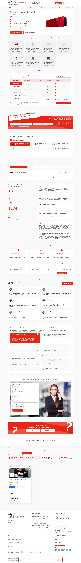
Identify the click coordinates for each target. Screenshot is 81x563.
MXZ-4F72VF (11, 176)
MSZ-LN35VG (55, 176)
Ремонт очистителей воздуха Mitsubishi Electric (37, 166)
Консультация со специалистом (64, 103)
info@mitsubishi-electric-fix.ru (61, 526)
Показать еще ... (56, 177)
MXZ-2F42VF (17, 176)
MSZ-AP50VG (11, 177)
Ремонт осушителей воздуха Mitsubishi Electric (41, 527)
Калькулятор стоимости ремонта (14, 539)
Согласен (58, 559)
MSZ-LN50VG (49, 176)
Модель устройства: (16, 394)
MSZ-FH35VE (22, 176)
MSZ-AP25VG (28, 177)
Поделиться (56, 550)
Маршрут (13, 486)
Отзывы (35, 7)
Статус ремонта (69, 7)
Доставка (38, 7)
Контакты (61, 7)
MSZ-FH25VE (28, 176)
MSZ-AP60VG (66, 176)
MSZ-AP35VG (22, 177)
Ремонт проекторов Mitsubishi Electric (55, 166)
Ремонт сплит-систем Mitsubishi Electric (39, 530)
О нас (31, 7)
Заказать (65, 83)
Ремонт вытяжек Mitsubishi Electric (39, 523)
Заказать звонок (48, 430)
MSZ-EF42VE (33, 176)
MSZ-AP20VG (33, 177)
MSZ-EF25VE (44, 176)
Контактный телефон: (16, 384)
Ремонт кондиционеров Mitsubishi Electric (19, 166)
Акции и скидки (48, 7)
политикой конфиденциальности (24, 126)
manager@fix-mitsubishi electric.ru (61, 528)
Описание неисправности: (17, 399)
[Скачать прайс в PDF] (53, 103)
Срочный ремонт (23, 7)
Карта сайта (10, 546)
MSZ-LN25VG (60, 176)
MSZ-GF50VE (39, 177)
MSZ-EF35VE (39, 176)
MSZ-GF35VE (44, 177)
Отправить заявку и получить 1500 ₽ (43, 124)
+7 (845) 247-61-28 (36, 2)
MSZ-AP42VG (17, 177)
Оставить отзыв (67, 283)
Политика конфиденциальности (40, 555)
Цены (27, 7)
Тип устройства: (15, 389)
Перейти (24, 172)
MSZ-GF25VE (50, 177)
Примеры (10, 524)
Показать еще (40, 70)
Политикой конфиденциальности (17, 413)
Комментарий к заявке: (17, 404)
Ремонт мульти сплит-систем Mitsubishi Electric (41, 525)
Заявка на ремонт (55, 7)
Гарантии (43, 7)
